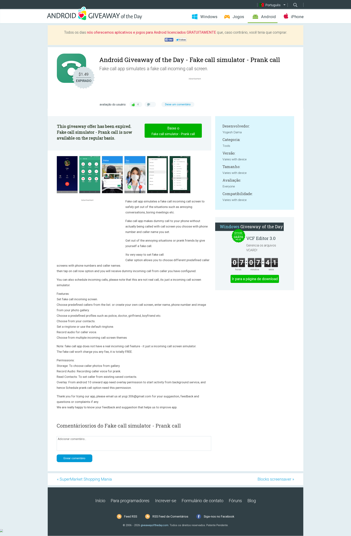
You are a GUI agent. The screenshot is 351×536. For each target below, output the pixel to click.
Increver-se (165, 500)
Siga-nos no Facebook (219, 516)
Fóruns (235, 500)
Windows (208, 16)
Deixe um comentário (178, 104)
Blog (252, 500)
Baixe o (173, 131)
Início (100, 500)
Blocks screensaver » (276, 479)
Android (268, 16)
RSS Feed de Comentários (170, 516)
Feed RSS (130, 516)
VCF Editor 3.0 (260, 238)
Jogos (238, 16)
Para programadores (130, 500)
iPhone (297, 16)
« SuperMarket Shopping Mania (84, 479)
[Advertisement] (196, 89)
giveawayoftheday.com (154, 525)
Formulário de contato (202, 500)
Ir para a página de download (255, 279)
